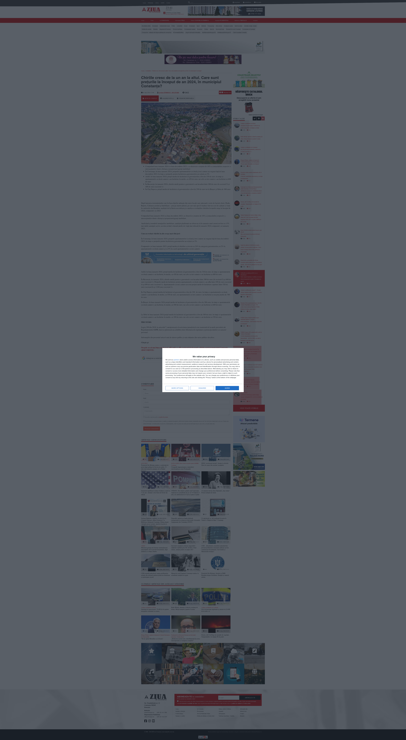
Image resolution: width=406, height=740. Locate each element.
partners (176, 359)
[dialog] (203, 370)
